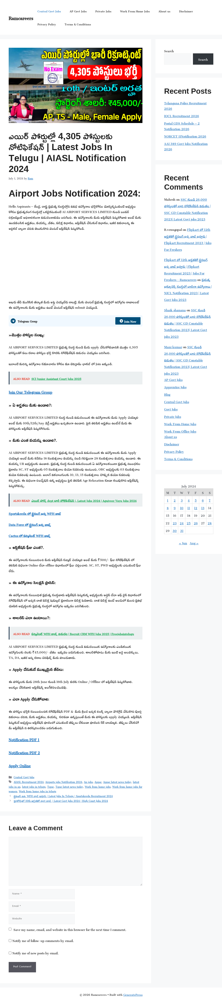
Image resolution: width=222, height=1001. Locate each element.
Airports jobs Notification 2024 (63, 781)
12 (195, 507)
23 (175, 522)
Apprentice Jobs (175, 386)
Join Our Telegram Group (30, 391)
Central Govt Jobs (49, 10)
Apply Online (20, 765)
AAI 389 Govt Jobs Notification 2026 (186, 146)
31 (181, 530)
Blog (167, 394)
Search (169, 50)
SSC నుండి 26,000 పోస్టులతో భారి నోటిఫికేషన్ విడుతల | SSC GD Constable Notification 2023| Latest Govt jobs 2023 (187, 209)
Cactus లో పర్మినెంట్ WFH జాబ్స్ (30, 535)
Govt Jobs (171, 408)
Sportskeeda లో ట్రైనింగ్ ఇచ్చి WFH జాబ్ (35, 513)
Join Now (130, 320)
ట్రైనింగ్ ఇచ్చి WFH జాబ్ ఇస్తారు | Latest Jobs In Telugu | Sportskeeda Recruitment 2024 (63, 795)
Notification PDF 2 (24, 751)
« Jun (183, 542)
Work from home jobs (98, 786)
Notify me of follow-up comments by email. (43, 940)
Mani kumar (173, 346)
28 (210, 522)
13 (202, 507)
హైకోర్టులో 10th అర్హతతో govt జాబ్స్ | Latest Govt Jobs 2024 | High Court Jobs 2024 (61, 800)
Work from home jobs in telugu (37, 791)
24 (182, 522)
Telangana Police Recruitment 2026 (185, 105)
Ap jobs (88, 781)
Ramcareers (21, 17)
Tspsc (50, 786)
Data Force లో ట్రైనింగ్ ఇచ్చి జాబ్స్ (30, 524)
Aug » (194, 542)
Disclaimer (186, 10)
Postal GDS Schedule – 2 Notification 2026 (182, 125)
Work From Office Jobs (180, 431)
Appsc (98, 781)
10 (181, 507)
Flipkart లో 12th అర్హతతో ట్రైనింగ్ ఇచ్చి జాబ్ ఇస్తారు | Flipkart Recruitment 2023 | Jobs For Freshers (187, 239)
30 (175, 530)
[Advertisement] (75, 266)
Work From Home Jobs (135, 10)
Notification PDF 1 (24, 738)
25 (189, 522)
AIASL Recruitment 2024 (29, 781)
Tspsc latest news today (69, 786)
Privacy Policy (47, 23)
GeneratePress (133, 994)
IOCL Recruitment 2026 (181, 115)
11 (188, 507)
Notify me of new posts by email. (35, 952)
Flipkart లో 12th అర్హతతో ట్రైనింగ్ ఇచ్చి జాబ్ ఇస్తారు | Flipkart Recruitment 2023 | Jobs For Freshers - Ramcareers (185, 269)
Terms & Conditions (78, 23)
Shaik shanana (175, 309)
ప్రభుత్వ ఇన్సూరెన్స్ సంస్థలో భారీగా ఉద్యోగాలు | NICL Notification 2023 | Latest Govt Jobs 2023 (188, 289)
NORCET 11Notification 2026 (185, 135)
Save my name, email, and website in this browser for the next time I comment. (69, 929)
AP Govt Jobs (78, 10)
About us (164, 10)
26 (196, 522)
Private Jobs (103, 10)
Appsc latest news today (117, 781)
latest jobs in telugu (34, 786)
